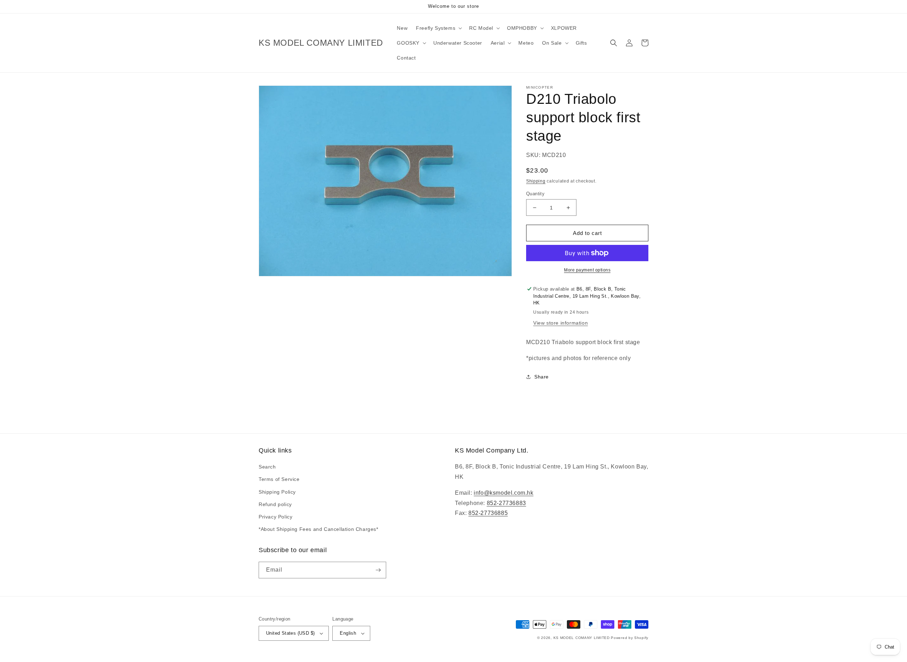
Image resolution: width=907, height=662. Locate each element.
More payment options (587, 270)
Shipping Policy (277, 492)
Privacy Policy (275, 517)
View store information (560, 323)
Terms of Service (279, 479)
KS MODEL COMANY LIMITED (581, 638)
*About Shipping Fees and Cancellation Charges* (318, 529)
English (348, 633)
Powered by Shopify (629, 638)
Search (267, 467)
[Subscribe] (378, 570)
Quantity (535, 193)
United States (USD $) (290, 633)
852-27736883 (506, 503)
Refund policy (275, 504)
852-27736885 (488, 513)
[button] (438, 28)
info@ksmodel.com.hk (503, 493)
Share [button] (541, 377)
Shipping (536, 181)
